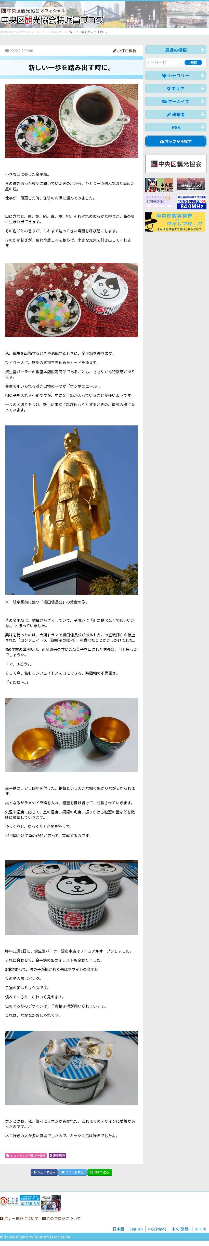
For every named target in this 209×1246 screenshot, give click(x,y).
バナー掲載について (20, 1218)
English (136, 1228)
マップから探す (178, 141)
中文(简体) (157, 1228)
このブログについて (63, 1218)
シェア (45, 1172)
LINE (101, 1172)
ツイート (74, 1172)
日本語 (118, 1228)
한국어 (200, 1228)
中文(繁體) (181, 1228)
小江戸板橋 (126, 50)
